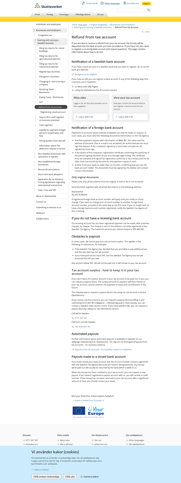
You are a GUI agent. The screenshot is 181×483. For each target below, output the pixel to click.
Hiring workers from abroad (52, 140)
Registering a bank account (53, 112)
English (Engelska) (99, 24)
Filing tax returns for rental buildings (51, 49)
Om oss (100, 14)
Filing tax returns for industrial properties (48, 65)
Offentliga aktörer (82, 14)
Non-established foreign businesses (49, 163)
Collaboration (42, 218)
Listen (147, 32)
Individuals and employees (48, 24)
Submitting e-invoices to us (48, 207)
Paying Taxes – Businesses (51, 97)
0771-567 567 (81, 318)
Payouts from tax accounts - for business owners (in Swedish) (103, 349)
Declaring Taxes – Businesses (47, 91)
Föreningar (64, 14)
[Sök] (149, 10)
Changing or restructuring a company (52, 83)
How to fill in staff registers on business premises (51, 118)
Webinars (40, 213)
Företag (49, 14)
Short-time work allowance (50, 174)
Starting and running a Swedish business (47, 41)
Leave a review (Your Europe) (88, 400)
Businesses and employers (48, 30)
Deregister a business (49, 76)
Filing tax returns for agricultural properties (49, 57)
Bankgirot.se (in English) (86, 74)
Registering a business (49, 71)
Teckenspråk (92, 3)
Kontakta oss (133, 3)
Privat (37, 14)
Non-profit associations (49, 169)
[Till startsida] (48, 7)
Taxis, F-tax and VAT (47, 190)
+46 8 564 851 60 (82, 326)
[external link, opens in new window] (88, 412)
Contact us (41, 201)
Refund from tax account (50, 107)
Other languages (112, 3)
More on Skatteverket (46, 196)
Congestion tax (45, 35)
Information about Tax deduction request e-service (52, 147)
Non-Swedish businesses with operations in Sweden (52, 155)
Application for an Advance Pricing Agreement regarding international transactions (51, 182)
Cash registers (46, 125)
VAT (41, 102)
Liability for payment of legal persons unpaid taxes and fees (52, 133)
